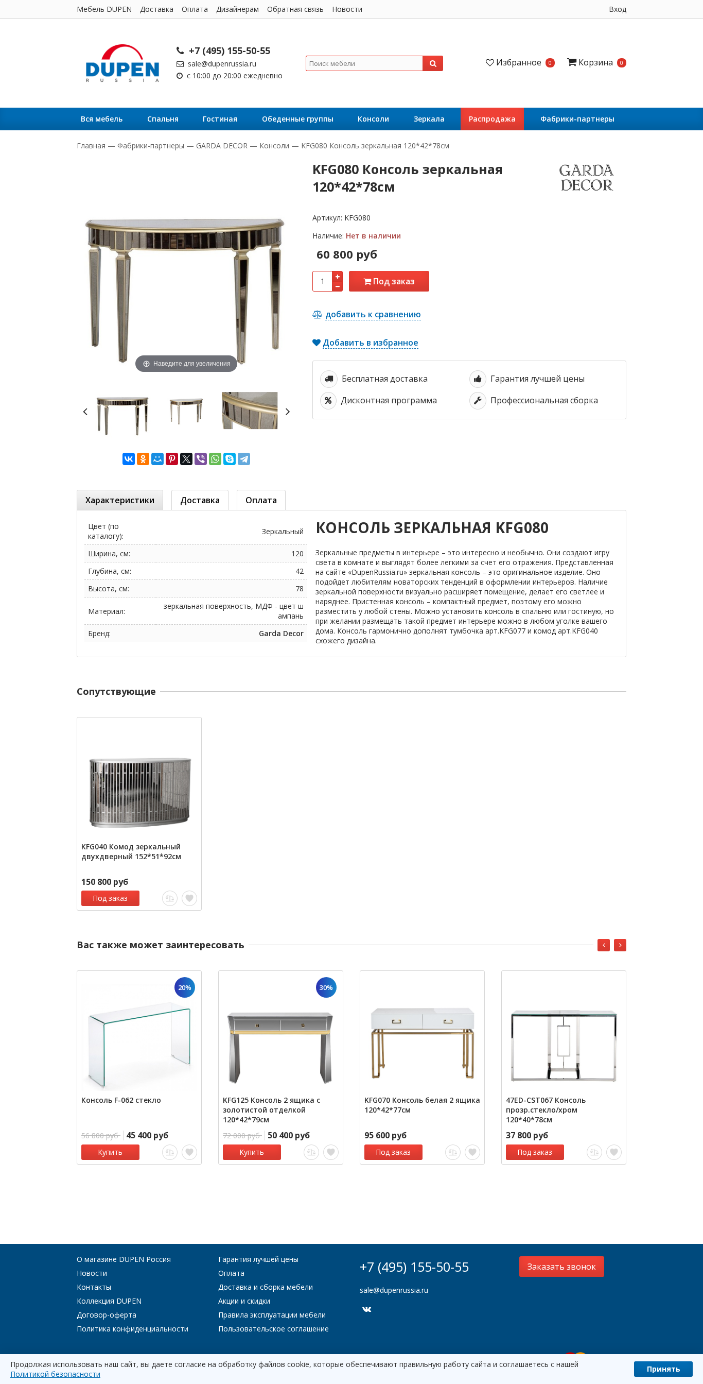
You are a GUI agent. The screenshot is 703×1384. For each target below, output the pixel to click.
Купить (110, 1152)
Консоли (373, 119)
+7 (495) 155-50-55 (228, 50)
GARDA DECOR (222, 145)
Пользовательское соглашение (273, 1329)
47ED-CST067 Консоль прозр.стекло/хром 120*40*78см (546, 1109)
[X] (186, 459)
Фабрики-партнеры (577, 119)
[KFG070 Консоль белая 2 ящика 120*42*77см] (422, 1033)
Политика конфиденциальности (132, 1329)
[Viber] (201, 459)
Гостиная (220, 119)
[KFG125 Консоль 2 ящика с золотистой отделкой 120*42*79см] (281, 1033)
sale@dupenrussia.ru (221, 64)
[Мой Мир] (157, 459)
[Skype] (229, 459)
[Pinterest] (172, 459)
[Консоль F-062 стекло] (139, 1033)
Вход (617, 9)
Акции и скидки (244, 1301)
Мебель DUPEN (104, 9)
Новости (347, 9)
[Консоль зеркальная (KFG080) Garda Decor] (122, 410)
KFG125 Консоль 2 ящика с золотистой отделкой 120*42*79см (271, 1109)
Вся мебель (101, 119)
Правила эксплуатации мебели (272, 1315)
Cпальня (163, 119)
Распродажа (492, 119)
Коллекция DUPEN (109, 1301)
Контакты (94, 1287)
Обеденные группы (297, 119)
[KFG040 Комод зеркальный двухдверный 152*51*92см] (139, 780)
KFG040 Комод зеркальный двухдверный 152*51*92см (131, 851)
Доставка (156, 9)
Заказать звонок (562, 1266)
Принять (663, 1369)
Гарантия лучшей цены (258, 1259)
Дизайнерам (237, 9)
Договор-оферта (106, 1315)
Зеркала (429, 119)
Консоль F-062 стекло (121, 1100)
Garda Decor (281, 633)
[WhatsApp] (215, 459)
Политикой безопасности (55, 1374)
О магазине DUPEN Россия (124, 1259)
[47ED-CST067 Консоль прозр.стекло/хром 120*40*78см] (564, 1033)
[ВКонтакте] (128, 459)
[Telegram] (244, 459)
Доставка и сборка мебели (265, 1287)
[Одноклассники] (143, 459)
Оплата (195, 9)
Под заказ (393, 281)
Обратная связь (295, 9)
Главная (92, 145)
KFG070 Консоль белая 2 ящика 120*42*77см (422, 1105)
